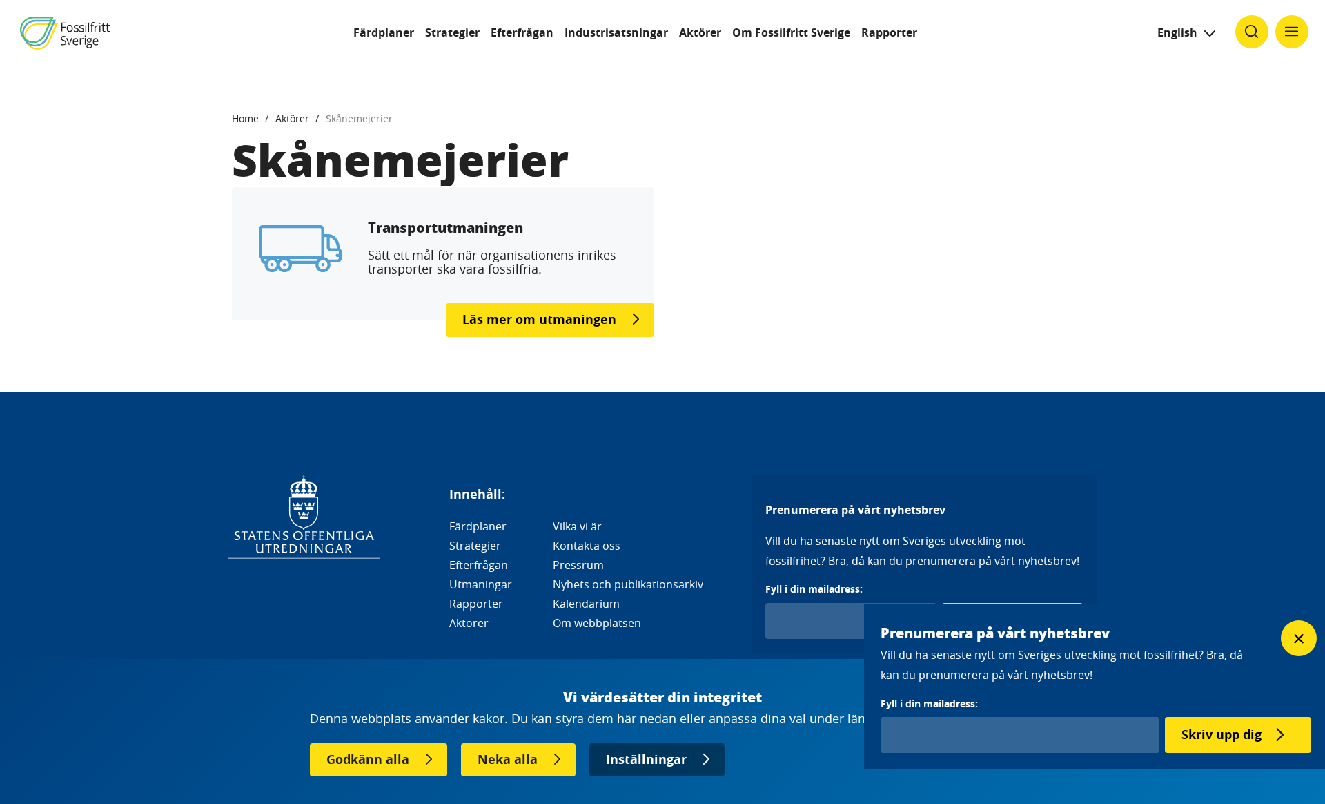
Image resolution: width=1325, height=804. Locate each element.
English (1177, 32)
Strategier (452, 32)
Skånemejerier (359, 118)
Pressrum (578, 565)
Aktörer (700, 32)
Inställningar (646, 759)
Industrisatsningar (616, 32)
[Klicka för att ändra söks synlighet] (1251, 31)
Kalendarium (586, 603)
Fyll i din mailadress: (814, 588)
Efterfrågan (522, 32)
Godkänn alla (367, 759)
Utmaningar (480, 584)
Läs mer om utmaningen (539, 319)
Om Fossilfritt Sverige (791, 32)
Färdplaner (383, 32)
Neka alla (508, 759)
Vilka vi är (577, 526)
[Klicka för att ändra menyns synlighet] (1291, 31)
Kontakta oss (586, 545)
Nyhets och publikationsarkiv (628, 584)
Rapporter (889, 32)
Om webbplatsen (597, 623)
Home (245, 118)
